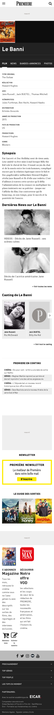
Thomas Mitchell (39, 94)
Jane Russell (8, 94)
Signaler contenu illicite (25, 712)
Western (6, 144)
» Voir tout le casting (43, 344)
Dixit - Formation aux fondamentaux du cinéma (19, 706)
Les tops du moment (12, 684)
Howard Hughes (10, 85)
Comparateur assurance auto (13, 701)
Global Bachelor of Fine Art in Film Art (16, 704)
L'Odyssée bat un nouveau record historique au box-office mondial (22, 384)
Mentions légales (8, 712)
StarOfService (37, 704)
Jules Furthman (10, 102)
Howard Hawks (37, 102)
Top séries (7, 671)
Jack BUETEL (23, 94)
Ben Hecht (24, 102)
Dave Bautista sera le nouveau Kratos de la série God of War (26, 391)
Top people (7, 677)
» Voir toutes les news (42, 286)
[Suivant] (50, 315)
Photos (48, 63)
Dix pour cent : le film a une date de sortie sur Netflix (26, 371)
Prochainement (10, 664)
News (13, 63)
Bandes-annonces (30, 63)
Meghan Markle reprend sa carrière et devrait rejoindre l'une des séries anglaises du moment (24, 378)
